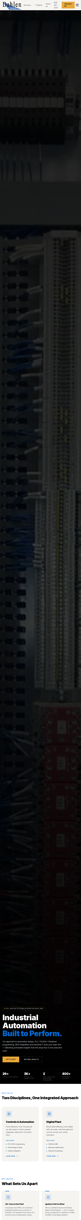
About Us (48, 5)
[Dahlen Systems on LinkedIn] (77, 5)
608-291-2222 (56, 5)
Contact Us (68, 5)
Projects (39, 5)
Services (27, 5)
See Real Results (31, 1059)
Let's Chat (11, 1059)
